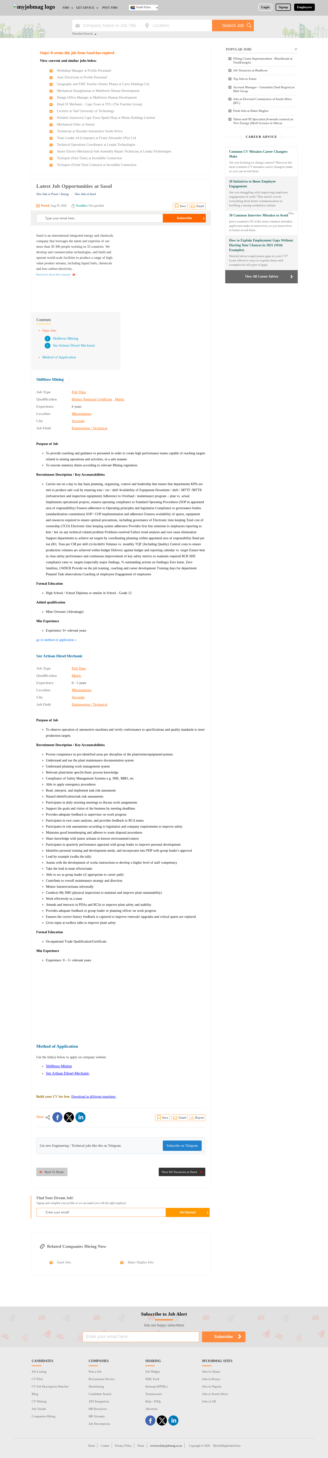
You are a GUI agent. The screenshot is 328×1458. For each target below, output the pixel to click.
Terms (140, 1445)
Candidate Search (100, 1394)
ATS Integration (99, 1401)
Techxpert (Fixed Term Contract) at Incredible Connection (96, 165)
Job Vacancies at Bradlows (250, 70)
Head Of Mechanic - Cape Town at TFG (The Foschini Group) (99, 104)
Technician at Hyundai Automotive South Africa (89, 131)
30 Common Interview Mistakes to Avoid (258, 215)
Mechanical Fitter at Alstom (76, 124)
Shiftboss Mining (65, 338)
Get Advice (85, 7)
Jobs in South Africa (215, 1394)
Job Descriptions (99, 1424)
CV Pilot (37, 1379)
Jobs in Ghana (211, 1371)
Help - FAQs (153, 1401)
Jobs (65, 7)
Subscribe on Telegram (182, 1145)
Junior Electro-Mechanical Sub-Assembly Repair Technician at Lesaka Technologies (114, 151)
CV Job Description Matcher (50, 1386)
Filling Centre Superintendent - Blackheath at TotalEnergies (262, 60)
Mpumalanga (81, 414)
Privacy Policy (123, 1445)
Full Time (79, 392)
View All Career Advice (261, 276)
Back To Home (54, 1172)
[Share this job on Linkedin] (80, 1117)
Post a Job (95, 1371)
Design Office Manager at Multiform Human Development (97, 97)
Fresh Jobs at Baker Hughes (251, 111)
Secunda (78, 421)
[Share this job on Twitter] (69, 1117)
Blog (35, 1394)
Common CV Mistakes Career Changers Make (258, 154)
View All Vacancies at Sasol (179, 1172)
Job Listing (39, 1371)
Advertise (151, 1409)
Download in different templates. (93, 1096)
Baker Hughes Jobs (140, 1262)
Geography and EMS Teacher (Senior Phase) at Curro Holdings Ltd (103, 84)
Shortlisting (96, 1386)
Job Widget (152, 1371)
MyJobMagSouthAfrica (226, 1445)
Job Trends (39, 1409)
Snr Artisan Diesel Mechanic (74, 345)
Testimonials (153, 1394)
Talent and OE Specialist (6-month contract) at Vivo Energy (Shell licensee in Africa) (263, 121)
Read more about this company (53, 274)
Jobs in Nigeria (211, 1386)
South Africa (143, 7)
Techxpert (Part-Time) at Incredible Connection (89, 158)
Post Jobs (110, 7)
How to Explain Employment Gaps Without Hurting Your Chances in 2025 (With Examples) (261, 245)
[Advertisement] (165, 266)
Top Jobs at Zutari (244, 79)
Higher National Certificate (92, 399)
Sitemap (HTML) (156, 1386)
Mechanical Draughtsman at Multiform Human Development (98, 91)
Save (183, 206)
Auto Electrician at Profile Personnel (82, 77)
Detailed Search (82, 33)
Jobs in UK (209, 1401)
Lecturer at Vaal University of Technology (85, 111)
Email (200, 206)
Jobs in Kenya (211, 1379)
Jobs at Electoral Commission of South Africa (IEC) (262, 101)
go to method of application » (56, 640)
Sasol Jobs (64, 1262)
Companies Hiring (43, 1416)
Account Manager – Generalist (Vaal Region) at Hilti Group (264, 89)
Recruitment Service (102, 1379)
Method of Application (59, 357)
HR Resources (98, 1409)
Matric (120, 399)
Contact (105, 1445)
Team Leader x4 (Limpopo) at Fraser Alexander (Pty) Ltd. (97, 138)
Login (265, 7)
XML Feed (152, 1379)
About (91, 1445)
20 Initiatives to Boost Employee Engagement (252, 184)
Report (199, 1117)
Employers (304, 7)
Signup (283, 7)
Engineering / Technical (89, 428)
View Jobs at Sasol (85, 194)
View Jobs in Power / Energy (52, 194)
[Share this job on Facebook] (57, 1117)
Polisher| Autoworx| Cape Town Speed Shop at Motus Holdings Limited (106, 118)
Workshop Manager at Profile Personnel (84, 70)
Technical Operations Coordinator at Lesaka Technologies (96, 144)
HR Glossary (97, 1416)
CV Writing (39, 1401)
